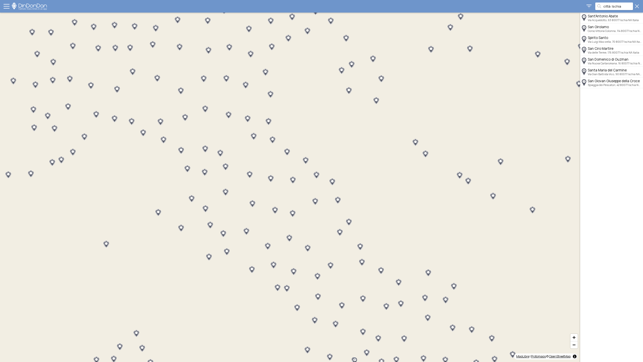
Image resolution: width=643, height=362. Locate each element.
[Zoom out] (574, 344)
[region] (290, 187)
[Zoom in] (574, 337)
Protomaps (538, 356)
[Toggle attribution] (575, 356)
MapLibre (522, 356)
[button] (425, 154)
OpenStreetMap (560, 356)
